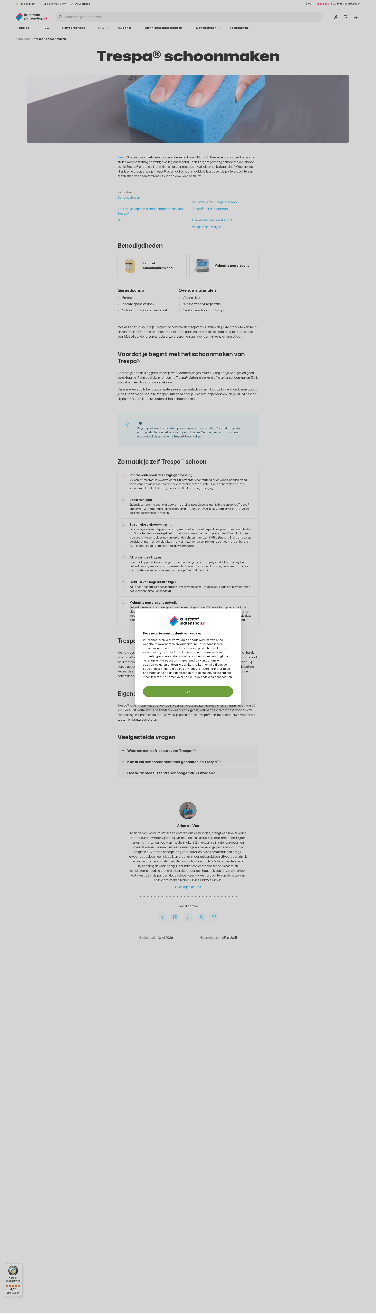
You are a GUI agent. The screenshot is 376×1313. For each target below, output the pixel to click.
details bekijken (182, 664)
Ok (188, 691)
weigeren (161, 664)
